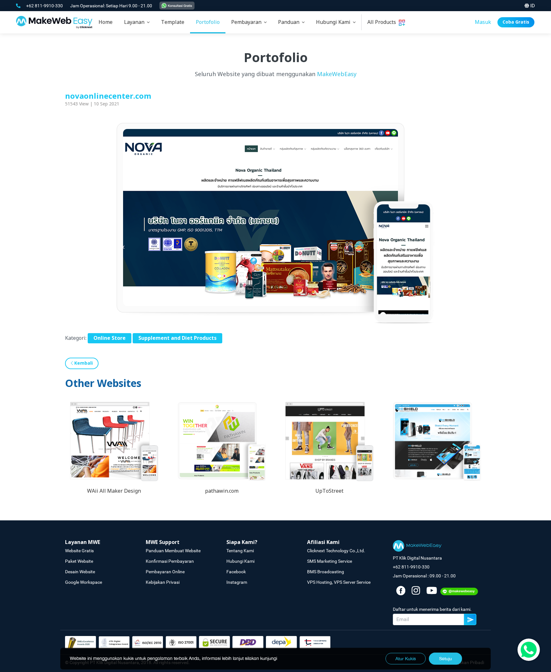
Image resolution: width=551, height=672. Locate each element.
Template (172, 22)
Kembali (83, 363)
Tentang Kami (240, 550)
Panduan (290, 22)
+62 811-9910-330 (45, 5)
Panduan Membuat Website (173, 550)
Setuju (445, 658)
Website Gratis (79, 550)
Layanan (135, 22)
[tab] (136, 22)
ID (532, 6)
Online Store (109, 338)
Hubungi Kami (334, 22)
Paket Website (79, 561)
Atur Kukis (405, 658)
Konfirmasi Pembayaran (170, 561)
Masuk (483, 22)
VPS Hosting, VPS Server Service (339, 582)
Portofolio (208, 22)
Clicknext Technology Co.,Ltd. (336, 550)
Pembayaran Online (165, 571)
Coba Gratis (516, 22)
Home (106, 22)
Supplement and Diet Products (177, 338)
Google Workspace (83, 582)
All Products (383, 22)
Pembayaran (247, 22)
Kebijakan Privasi (163, 582)
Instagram (236, 582)
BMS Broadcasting (325, 571)
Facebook (236, 571)
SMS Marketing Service (329, 561)
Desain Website (80, 571)
